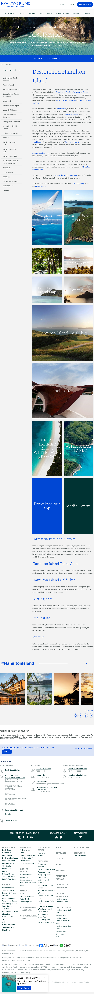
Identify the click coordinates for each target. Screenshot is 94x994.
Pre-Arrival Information (11, 90)
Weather (6, 138)
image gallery (79, 183)
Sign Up (7, 752)
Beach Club (6, 869)
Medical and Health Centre (10, 127)
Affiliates (60, 870)
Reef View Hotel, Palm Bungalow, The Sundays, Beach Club (14, 787)
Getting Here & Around (11, 122)
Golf (3, 922)
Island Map (6, 930)
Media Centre (40, 186)
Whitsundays (7, 168)
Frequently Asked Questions (9, 116)
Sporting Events (8, 927)
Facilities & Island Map (11, 133)
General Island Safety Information (11, 95)
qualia (10, 794)
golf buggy (38, 142)
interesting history (71, 114)
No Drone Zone (8, 186)
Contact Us (79, 853)
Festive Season (8, 888)
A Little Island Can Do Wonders (10, 79)
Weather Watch (8, 85)
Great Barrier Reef (63, 92)
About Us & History (10, 110)
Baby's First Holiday (9, 879)
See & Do (6, 885)
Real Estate (42, 853)
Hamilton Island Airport (11, 106)
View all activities (8, 890)
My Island (24, 891)
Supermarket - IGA (27, 863)
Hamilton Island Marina (11, 156)
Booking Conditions (60, 982)
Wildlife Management (11, 181)
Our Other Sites (63, 907)
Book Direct (6, 850)
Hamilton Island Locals (46, 922)
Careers (6, 190)
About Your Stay (81, 847)
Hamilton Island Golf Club (10, 143)
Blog (22, 894)
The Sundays (7, 866)
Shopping (6, 914)
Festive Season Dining (28, 855)
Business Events (26, 875)
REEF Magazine (26, 902)
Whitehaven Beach (80, 92)
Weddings (24, 877)
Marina (40, 855)
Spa (3, 919)
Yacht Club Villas (8, 876)
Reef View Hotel (8, 861)
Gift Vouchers (25, 861)
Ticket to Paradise (27, 896)
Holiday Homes (8, 874)
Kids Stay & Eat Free (27, 858)
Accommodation (38, 153)
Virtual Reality (8, 172)
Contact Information (81, 856)
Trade (59, 847)
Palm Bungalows (8, 863)
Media (58, 864)
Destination (12, 70)
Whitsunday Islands (9, 903)
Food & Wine (25, 847)
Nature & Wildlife (8, 925)
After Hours (10, 804)
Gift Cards (61, 853)
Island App (7, 177)
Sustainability (7, 101)
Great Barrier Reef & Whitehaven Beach (10, 162)
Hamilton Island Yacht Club (10, 150)
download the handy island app (65, 175)
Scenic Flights (7, 917)
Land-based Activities (10, 911)
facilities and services (73, 142)
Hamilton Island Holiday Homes (15, 799)
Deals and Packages (10, 858)
